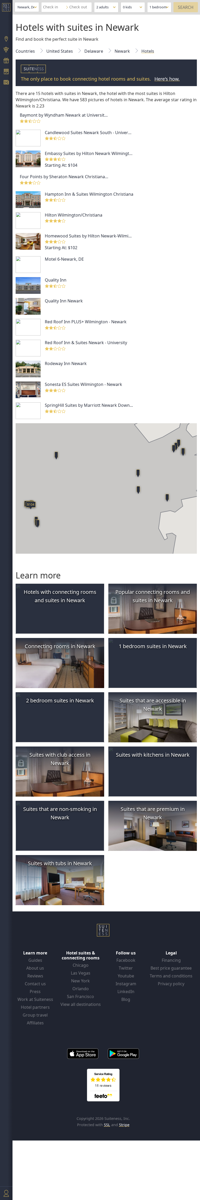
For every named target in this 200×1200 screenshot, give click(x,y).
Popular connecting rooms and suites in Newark (152, 596)
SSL (107, 1124)
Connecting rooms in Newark (60, 646)
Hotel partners (35, 1007)
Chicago (81, 965)
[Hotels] (6, 72)
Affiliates (35, 1023)
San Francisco (80, 996)
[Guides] (6, 50)
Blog (125, 999)
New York (80, 981)
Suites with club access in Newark (59, 759)
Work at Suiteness (35, 999)
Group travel (35, 1015)
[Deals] (6, 61)
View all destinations (80, 1004)
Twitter (126, 968)
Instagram (126, 984)
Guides (35, 960)
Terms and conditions (171, 976)
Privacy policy (171, 984)
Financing (171, 960)
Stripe (124, 1124)
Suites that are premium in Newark (153, 813)
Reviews (35, 976)
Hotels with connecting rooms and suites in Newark (60, 596)
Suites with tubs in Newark (60, 863)
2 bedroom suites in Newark (60, 700)
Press (35, 991)
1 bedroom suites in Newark (153, 646)
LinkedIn (125, 991)
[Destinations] (6, 39)
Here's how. (167, 79)
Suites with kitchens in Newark (153, 754)
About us (35, 968)
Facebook (125, 960)
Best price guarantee (171, 968)
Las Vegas (80, 973)
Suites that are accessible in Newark (153, 704)
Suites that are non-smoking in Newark (60, 813)
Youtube (126, 976)
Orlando (80, 989)
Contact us (35, 984)
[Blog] (6, 82)
